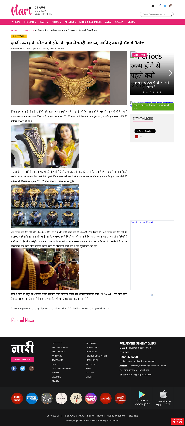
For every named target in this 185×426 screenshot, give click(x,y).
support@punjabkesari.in (139, 374)
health (42, 21)
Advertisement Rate (91, 415)
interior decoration (90, 21)
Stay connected (143, 119)
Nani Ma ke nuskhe (61, 368)
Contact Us (53, 415)
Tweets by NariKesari (142, 222)
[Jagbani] (106, 403)
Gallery (119, 21)
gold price (43, 308)
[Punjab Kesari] (17, 403)
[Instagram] (170, 6)
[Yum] (47, 403)
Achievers (57, 355)
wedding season (22, 308)
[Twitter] (164, 6)
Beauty (55, 381)
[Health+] (76, 403)
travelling (57, 360)
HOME (17, 21)
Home (14, 30)
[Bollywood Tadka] (91, 403)
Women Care (92, 347)
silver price (60, 308)
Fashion (55, 21)
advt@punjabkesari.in (140, 347)
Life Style (29, 21)
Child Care (91, 351)
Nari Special (139, 55)
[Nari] (22, 352)
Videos (131, 21)
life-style (26, 30)
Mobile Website (116, 415)
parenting (69, 21)
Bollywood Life (60, 347)
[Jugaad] (61, 403)
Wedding (56, 376)
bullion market (80, 308)
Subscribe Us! (22, 359)
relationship (58, 351)
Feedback (69, 415)
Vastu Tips (91, 364)
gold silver (100, 308)
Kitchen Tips (92, 360)
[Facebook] (159, 6)
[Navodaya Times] (32, 403)
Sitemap (133, 415)
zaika (108, 21)
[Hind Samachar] (120, 403)
